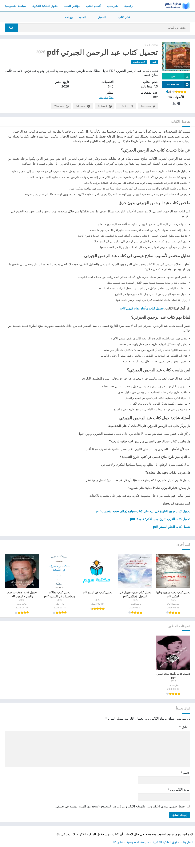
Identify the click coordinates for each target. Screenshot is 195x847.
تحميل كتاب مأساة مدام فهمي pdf (142, 308)
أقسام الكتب (93, 5)
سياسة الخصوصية (15, 5)
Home (153, 45)
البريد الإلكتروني (179, 789)
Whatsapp (59, 105)
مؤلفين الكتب (72, 5)
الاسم (185, 772)
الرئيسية (129, 5)
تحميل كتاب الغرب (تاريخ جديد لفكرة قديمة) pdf (160, 519)
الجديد (82, 17)
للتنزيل (173, 76)
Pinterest (102, 105)
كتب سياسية (139, 62)
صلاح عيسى (105, 97)
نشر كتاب (112, 5)
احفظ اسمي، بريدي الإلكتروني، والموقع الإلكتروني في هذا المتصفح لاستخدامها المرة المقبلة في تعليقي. (120, 806)
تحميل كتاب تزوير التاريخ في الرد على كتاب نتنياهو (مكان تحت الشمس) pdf (143, 511)
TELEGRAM (173, 84)
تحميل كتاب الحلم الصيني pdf (171, 527)
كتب (143, 45)
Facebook (146, 105)
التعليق (184, 727)
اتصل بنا (188, 842)
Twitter (125, 105)
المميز (102, 17)
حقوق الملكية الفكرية (45, 5)
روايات (69, 17)
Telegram (80, 105)
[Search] (11, 27)
